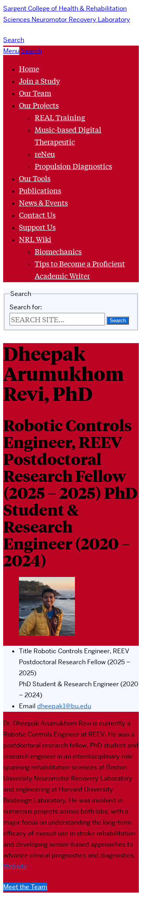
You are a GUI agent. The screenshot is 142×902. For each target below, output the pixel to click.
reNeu (45, 154)
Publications (40, 190)
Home (29, 68)
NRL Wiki (35, 239)
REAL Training (60, 117)
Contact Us (37, 214)
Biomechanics (58, 251)
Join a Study (39, 80)
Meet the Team (25, 887)
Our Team (35, 93)
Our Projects (39, 105)
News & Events (43, 202)
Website (15, 866)
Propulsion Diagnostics (73, 166)
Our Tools (34, 178)
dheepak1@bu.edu (64, 706)
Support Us (37, 227)
